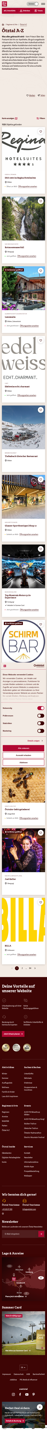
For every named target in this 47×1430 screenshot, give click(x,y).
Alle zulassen (23, 748)
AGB (28, 1374)
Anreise (5, 1116)
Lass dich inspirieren (10, 1096)
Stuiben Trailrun (30, 1124)
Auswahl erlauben (23, 755)
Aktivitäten (8, 1067)
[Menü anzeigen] (43, 4)
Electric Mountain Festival (34, 1137)
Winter (4, 1074)
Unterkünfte (28, 1074)
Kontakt (27, 1153)
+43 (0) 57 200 (7, 1209)
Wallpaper (28, 1176)
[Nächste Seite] (35, 968)
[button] (23, 1367)
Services (28, 1146)
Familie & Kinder (8, 1092)
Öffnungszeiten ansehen (27, 186)
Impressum (6, 1374)
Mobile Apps (29, 1166)
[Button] (41, 1234)
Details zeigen (34, 741)
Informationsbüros (31, 1162)
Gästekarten (6, 1153)
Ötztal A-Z (23, 25)
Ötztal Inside (8, 1146)
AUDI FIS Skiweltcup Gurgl (34, 1119)
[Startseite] (3, 24)
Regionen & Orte (11, 25)
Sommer (5, 1078)
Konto (4, 1162)
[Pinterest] (33, 1394)
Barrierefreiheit (39, 1374)
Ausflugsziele (7, 1083)
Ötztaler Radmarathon (32, 1133)
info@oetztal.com (29, 1209)
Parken (4, 1126)
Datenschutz (19, 1374)
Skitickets (28, 1078)
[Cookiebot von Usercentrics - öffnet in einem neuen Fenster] (33, 666)
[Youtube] (27, 1394)
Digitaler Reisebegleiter (11, 1157)
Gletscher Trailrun (31, 1128)
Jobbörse (13, 1380)
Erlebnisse (28, 1083)
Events (27, 1105)
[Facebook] (20, 1394)
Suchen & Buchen (32, 1067)
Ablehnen (24, 762)
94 (30, 968)
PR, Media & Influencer (28, 1380)
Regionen (5, 1112)
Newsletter (28, 1157)
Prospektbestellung (31, 1171)
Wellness (5, 1087)
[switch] (40, 716)
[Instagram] (13, 1394)
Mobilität (5, 1121)
